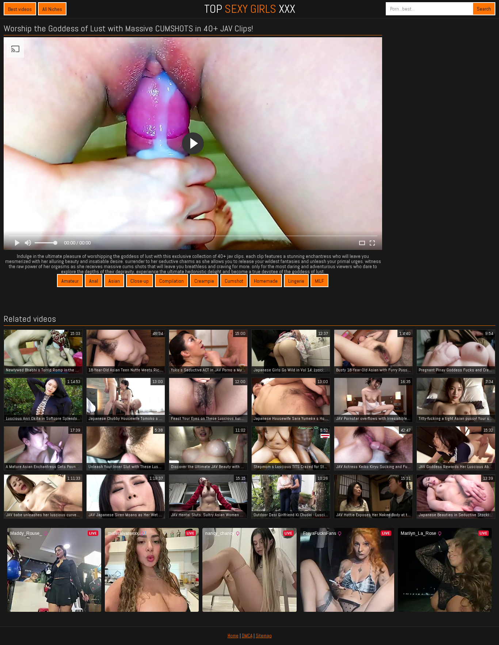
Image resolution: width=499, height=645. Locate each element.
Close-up (139, 281)
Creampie (204, 281)
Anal (93, 281)
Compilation (171, 281)
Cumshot (234, 281)
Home (233, 636)
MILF (319, 281)
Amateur (70, 281)
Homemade (266, 281)
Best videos (20, 9)
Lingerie (296, 281)
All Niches (52, 9)
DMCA (247, 636)
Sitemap (264, 636)
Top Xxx (249, 8)
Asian (114, 281)
